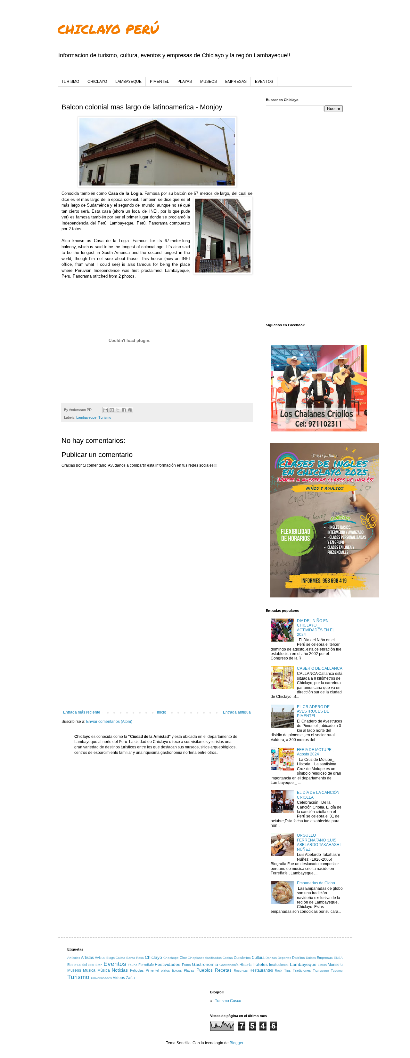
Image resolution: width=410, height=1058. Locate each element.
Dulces (311, 957)
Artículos (73, 957)
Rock (278, 970)
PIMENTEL (159, 81)
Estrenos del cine (80, 965)
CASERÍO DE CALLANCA (319, 668)
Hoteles (260, 964)
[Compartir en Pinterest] (130, 410)
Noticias (120, 970)
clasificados (213, 957)
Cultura (258, 957)
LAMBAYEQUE (128, 81)
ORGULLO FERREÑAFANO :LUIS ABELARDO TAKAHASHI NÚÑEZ (318, 842)
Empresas (325, 957)
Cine (183, 957)
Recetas (223, 970)
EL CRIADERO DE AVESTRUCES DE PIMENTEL (313, 711)
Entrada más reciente (81, 712)
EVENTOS (264, 81)
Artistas (87, 957)
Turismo (104, 417)
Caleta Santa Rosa (130, 957)
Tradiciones (302, 970)
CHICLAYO (97, 81)
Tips (287, 970)
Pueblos (204, 970)
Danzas (271, 957)
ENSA (338, 957)
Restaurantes (261, 970)
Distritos (298, 957)
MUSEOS (208, 81)
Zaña (130, 977)
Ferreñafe (146, 965)
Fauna (132, 965)
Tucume (337, 970)
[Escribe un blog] (112, 410)
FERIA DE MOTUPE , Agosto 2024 (315, 751)
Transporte (321, 970)
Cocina (228, 957)
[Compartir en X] (118, 410)
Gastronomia (205, 964)
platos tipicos (171, 970)
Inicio (161, 712)
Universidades (101, 978)
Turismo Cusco (228, 1001)
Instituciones (279, 965)
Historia (245, 965)
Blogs (110, 957)
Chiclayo (153, 957)
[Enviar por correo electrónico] (105, 410)
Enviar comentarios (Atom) (109, 721)
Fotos (186, 965)
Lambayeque (86, 417)
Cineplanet (196, 957)
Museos (74, 970)
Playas (189, 970)
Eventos (114, 963)
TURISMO (70, 81)
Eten (98, 965)
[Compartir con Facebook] (124, 410)
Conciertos (242, 957)
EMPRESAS (236, 81)
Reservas (241, 970)
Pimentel (152, 970)
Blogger (236, 1043)
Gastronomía (229, 965)
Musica (89, 970)
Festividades (167, 964)
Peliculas (137, 970)
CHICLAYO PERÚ (108, 29)
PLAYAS (184, 81)
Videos (119, 977)
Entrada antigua (237, 712)
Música (103, 970)
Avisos (100, 957)
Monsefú (335, 964)
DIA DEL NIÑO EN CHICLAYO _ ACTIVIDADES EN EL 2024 (316, 628)
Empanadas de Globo (316, 883)
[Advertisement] (157, 657)
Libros (322, 965)
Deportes (284, 957)
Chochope (171, 957)
